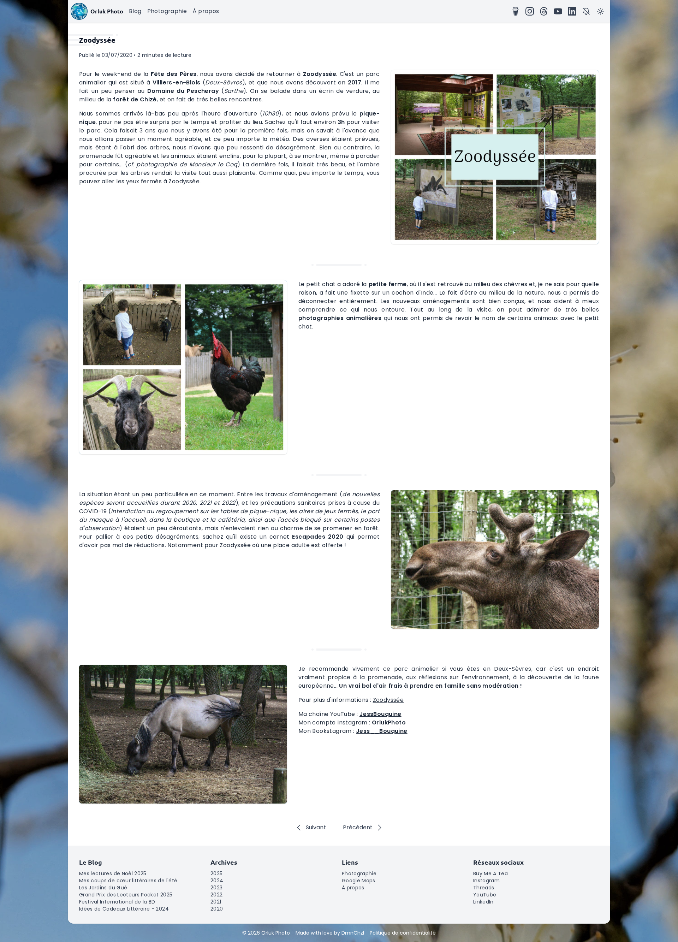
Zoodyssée (388, 700)
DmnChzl (352, 932)
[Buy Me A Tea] (515, 11)
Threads (483, 887)
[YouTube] (558, 11)
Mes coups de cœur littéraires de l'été (128, 880)
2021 (215, 901)
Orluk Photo (275, 932)
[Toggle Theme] (600, 11)
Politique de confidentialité (403, 932)
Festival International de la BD (117, 901)
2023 (216, 887)
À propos (205, 11)
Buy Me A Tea (490, 873)
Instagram (486, 880)
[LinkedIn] (572, 11)
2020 (216, 908)
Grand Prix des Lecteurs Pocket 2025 (125, 894)
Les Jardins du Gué (103, 887)
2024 (216, 880)
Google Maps (358, 880)
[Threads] (544, 11)
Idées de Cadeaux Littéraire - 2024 (124, 908)
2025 (216, 873)
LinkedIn (483, 901)
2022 (216, 894)
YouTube (484, 894)
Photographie (167, 11)
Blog (135, 11)
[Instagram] (529, 11)
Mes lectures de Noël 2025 (113, 873)
